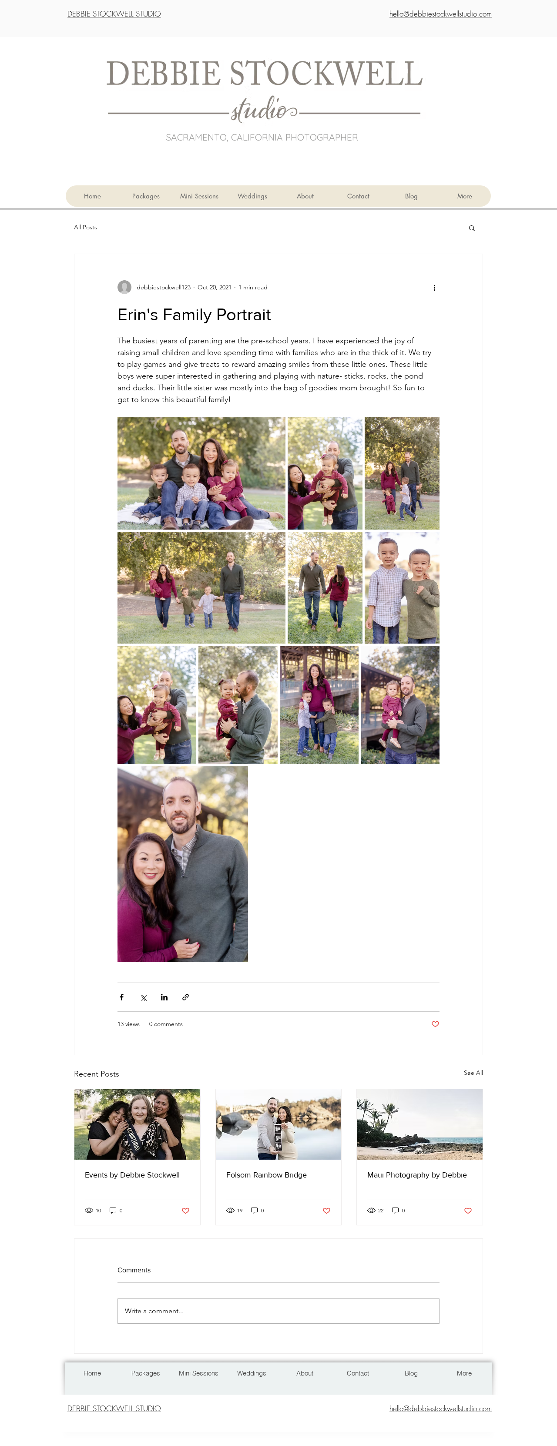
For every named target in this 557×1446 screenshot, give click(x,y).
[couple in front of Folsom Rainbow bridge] (279, 1124)
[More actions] (434, 287)
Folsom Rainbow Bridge (266, 1175)
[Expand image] (201, 473)
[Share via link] (185, 997)
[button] (472, 227)
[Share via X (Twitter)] (143, 997)
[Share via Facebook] (121, 997)
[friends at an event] (137, 1124)
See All (473, 1073)
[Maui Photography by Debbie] (420, 1124)
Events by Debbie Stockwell (132, 1175)
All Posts (85, 227)
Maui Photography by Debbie (417, 1175)
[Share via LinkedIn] (164, 997)
